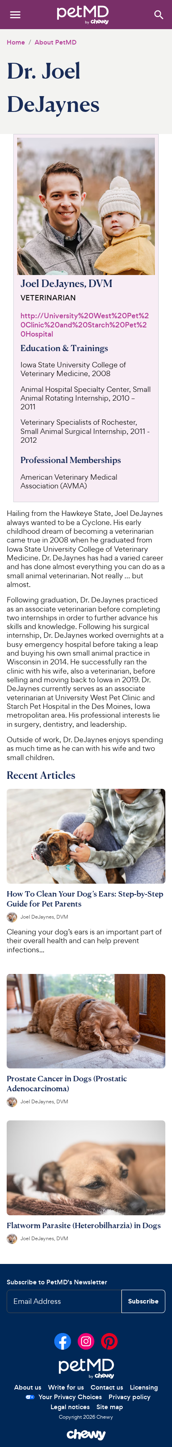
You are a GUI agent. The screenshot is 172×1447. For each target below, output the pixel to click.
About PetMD (55, 42)
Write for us (66, 1387)
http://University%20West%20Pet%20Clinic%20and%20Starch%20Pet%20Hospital (84, 325)
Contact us (107, 1387)
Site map (109, 1407)
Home (16, 42)
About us (27, 1387)
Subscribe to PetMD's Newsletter (57, 1282)
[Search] (158, 14)
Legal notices (70, 1407)
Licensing (144, 1387)
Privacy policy (130, 1397)
